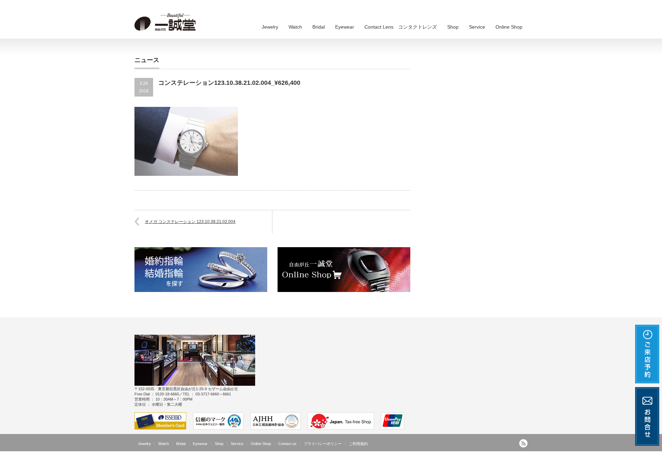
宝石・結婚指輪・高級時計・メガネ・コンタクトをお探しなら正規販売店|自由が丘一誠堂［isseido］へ (431, 458)
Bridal (318, 27)
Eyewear (344, 27)
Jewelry (270, 27)
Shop (453, 27)
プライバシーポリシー (323, 444)
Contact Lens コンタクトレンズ (400, 27)
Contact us (287, 444)
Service (477, 27)
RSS (523, 443)
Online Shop (508, 27)
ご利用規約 (358, 444)
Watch (295, 27)
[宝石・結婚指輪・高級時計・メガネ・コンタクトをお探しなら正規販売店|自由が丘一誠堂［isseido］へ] (167, 22)
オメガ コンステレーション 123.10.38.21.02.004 (190, 221)
